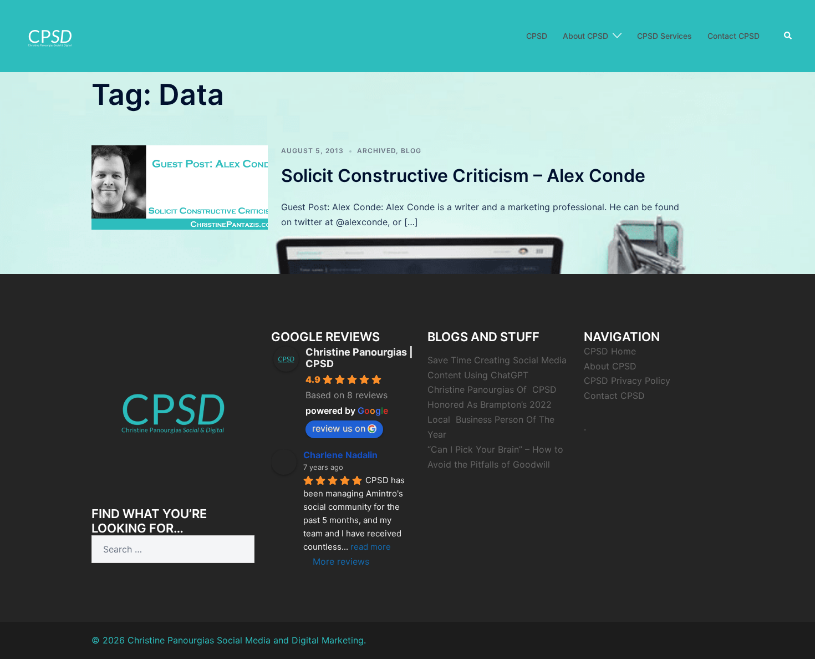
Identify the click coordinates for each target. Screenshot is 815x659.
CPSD (536, 35)
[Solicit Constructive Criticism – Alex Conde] (179, 187)
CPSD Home (610, 351)
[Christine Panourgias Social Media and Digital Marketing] (50, 34)
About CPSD (585, 35)
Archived (376, 150)
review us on (338, 428)
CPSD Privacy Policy (627, 380)
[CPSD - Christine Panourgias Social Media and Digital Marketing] (172, 407)
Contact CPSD (733, 35)
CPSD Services (664, 35)
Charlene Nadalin (340, 454)
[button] (788, 36)
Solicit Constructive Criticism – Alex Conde (463, 175)
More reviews (341, 561)
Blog (411, 150)
